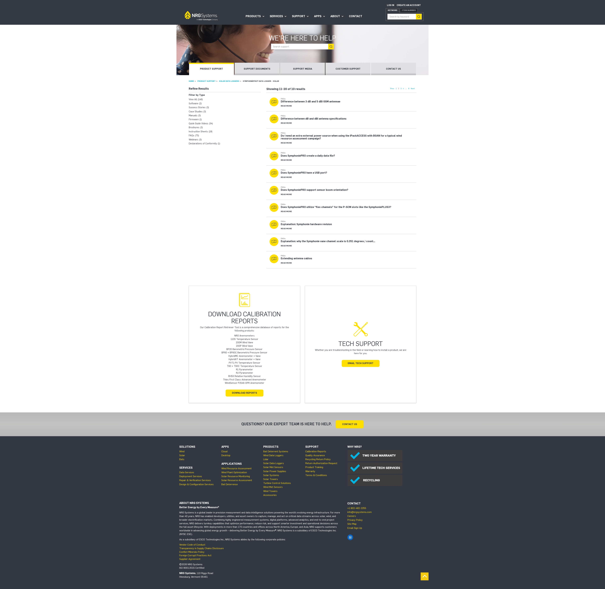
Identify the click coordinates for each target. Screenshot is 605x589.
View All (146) (196, 99)
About (335, 16)
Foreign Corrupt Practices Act (195, 555)
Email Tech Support (360, 363)
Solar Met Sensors (273, 467)
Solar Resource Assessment (236, 480)
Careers (351, 515)
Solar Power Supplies (274, 471)
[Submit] (419, 16)
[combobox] (404, 17)
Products (253, 16)
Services (276, 16)
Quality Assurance (315, 455)
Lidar (265, 459)
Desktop (225, 455)
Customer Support (348, 68)
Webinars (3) (195, 139)
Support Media (302, 68)
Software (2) (195, 103)
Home (191, 81)
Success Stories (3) (199, 107)
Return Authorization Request (321, 463)
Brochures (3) (196, 127)
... (406, 88)
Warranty (310, 471)
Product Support (211, 68)
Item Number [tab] (409, 10)
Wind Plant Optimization (234, 472)
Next (413, 88)
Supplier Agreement (189, 558)
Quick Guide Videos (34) (201, 123)
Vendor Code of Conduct (192, 544)
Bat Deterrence (229, 484)
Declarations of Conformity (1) (204, 143)
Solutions (187, 446)
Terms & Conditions (316, 475)
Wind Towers (270, 491)
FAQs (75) (194, 135)
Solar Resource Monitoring (235, 476)
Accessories (270, 495)
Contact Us (393, 68)
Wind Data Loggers (273, 455)
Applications (231, 463)
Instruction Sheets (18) (200, 131)
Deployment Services (190, 476)
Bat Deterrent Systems (275, 451)
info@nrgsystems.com (359, 512)
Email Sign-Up (354, 527)
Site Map (352, 523)
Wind (181, 451)
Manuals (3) (195, 115)
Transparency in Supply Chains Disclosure (201, 548)
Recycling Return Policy (318, 459)
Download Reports (244, 392)
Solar (182, 455)
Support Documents (257, 68)
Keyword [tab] (392, 10)
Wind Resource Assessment (236, 468)
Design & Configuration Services (196, 484)
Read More (286, 106)
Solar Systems (271, 475)
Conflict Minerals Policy (192, 551)
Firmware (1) (195, 119)
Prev (392, 88)
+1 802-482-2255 (356, 508)
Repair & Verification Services (195, 480)
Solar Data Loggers (229, 81)
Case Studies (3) (197, 111)
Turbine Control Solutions (277, 483)
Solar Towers (270, 479)
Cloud (224, 451)
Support (298, 16)
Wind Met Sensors (273, 487)
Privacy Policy (355, 519)
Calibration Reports (315, 451)
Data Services (186, 472)
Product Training (314, 467)
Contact (355, 16)
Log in (390, 5)
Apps (317, 16)
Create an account (409, 5)
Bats (181, 459)
